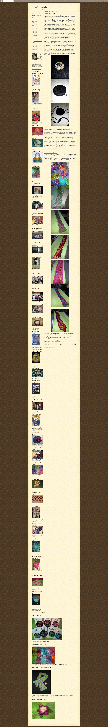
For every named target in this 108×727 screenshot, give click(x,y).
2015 (34, 31)
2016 (34, 29)
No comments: (57, 341)
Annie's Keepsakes (40, 6)
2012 (34, 45)
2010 (34, 48)
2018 (34, 26)
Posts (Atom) (52, 347)
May (35, 36)
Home (60, 344)
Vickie (40, 54)
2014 (34, 32)
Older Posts (74, 344)
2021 (34, 22)
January (35, 43)
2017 (34, 28)
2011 (34, 46)
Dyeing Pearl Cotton (37, 39)
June (35, 35)
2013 (34, 34)
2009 (34, 49)
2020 (34, 24)
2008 (34, 50)
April (35, 38)
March (35, 42)
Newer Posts (46, 344)
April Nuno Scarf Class (38, 41)
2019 (34, 25)
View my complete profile (36, 69)
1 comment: (57, 148)
